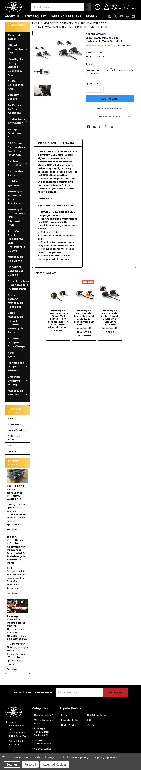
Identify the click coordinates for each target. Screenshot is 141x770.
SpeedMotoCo (16, 424)
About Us (12, 16)
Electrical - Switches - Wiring (15, 380)
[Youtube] (121, 16)
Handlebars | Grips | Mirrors (16, 366)
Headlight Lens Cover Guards (15, 270)
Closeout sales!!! (14, 37)
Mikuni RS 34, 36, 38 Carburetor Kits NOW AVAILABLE (16, 493)
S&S (10, 445)
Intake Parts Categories (16, 121)
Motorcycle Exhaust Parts (15, 394)
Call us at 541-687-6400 (17, 742)
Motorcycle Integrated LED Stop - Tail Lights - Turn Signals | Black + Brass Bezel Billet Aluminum (58, 319)
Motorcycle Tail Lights (15, 258)
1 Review (68, 143)
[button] (110, 116)
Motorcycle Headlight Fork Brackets (15, 197)
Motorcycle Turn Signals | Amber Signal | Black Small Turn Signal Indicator (110, 317)
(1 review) (106, 45)
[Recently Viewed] (98, 7)
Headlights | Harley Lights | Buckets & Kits (16, 66)
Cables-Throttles (14, 163)
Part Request (35, 16)
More (90, 16)
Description (47, 143)
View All (12, 451)
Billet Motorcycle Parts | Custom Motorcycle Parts (15, 322)
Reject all (30, 764)
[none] (69, 49)
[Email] (94, 126)
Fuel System (13, 354)
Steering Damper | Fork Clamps (16, 342)
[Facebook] (109, 16)
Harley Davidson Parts (14, 133)
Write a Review (121, 45)
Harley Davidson (17, 430)
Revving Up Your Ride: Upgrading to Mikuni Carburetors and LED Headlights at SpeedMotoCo (17, 627)
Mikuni (11, 418)
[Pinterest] (127, 16)
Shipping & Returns (66, 16)
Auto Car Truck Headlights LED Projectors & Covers (16, 240)
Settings (12, 764)
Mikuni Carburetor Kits (15, 49)
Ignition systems (14, 183)
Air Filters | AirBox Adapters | (15, 108)
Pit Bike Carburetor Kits (15, 84)
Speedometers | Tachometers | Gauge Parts (18, 284)
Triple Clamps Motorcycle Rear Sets (15, 300)
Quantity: (92, 83)
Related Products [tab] (45, 273)
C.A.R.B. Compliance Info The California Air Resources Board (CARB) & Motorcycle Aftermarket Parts (16, 549)
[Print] (100, 126)
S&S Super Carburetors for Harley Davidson (16, 149)
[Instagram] (133, 16)
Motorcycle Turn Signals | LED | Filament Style (17, 217)
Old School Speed (14, 438)
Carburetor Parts (15, 173)
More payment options (110, 108)
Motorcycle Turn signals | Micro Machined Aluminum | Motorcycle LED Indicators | (84, 317)
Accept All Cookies (54, 764)
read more (13, 529)
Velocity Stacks (13, 96)
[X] (115, 16)
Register (115, 8)
